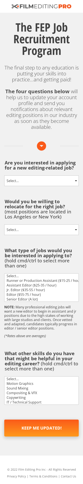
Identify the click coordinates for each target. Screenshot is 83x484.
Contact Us (68, 476)
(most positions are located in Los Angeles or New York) (38, 209)
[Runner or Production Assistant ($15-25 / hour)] (41, 280)
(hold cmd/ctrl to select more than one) (38, 258)
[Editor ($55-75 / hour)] (41, 294)
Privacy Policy (16, 476)
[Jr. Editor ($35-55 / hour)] (41, 290)
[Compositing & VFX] (41, 393)
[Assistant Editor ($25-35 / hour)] (41, 285)
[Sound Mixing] (41, 388)
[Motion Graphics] (41, 383)
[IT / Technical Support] (41, 402)
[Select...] (41, 276)
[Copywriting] (41, 397)
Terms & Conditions (43, 476)
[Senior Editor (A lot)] (41, 299)
